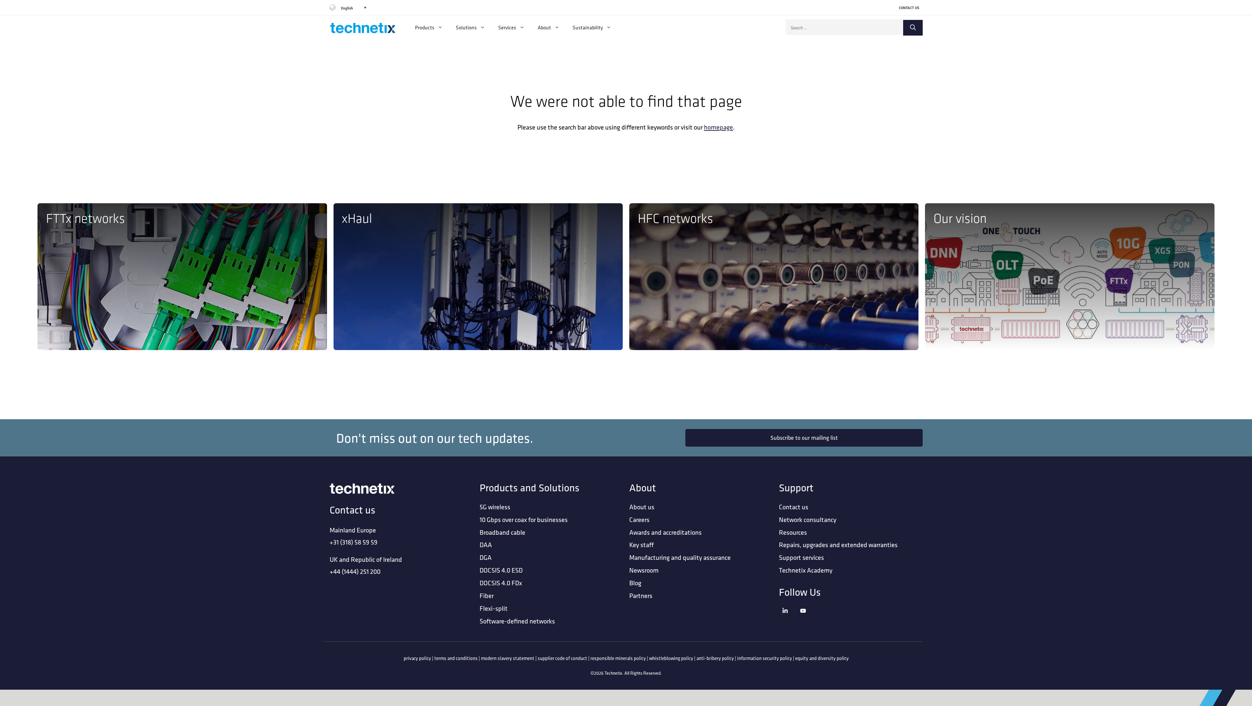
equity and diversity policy (822, 658)
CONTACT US (909, 7)
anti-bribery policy (715, 658)
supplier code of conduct (562, 658)
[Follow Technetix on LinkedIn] (789, 618)
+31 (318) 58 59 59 (354, 542)
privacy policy (417, 658)
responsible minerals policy (618, 658)
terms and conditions (456, 658)
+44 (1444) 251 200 (355, 571)
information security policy (764, 658)
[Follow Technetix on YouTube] (807, 618)
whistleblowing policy (671, 658)
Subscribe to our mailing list (804, 437)
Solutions (466, 27)
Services (507, 27)
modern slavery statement (507, 658)
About (544, 27)
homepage (718, 127)
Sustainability (588, 27)
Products (424, 27)
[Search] (913, 28)
